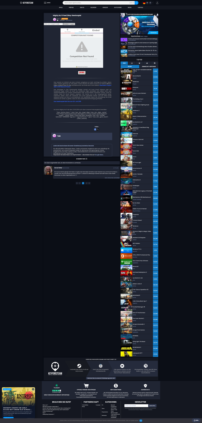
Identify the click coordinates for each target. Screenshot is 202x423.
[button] (157, 3)
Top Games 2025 (115, 414)
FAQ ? (44, 413)
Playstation (105, 412)
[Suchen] (136, 3)
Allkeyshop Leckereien (114, 416)
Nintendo (104, 415)
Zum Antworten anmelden (112, 178)
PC (102, 405)
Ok (141, 420)
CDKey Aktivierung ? (48, 411)
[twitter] (98, 129)
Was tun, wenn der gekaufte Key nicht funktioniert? (56, 409)
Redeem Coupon (69, 24)
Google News (99, 155)
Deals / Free (114, 409)
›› (89, 183)
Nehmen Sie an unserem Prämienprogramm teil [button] (101, 378)
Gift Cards (113, 408)
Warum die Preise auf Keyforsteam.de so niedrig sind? (57, 408)
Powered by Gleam (83, 66)
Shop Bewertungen (114, 412)
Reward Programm (113, 405)
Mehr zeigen (144, 36)
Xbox (103, 408)
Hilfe (196, 420)
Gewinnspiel (64, 18)
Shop (83, 406)
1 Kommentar (68, 20)
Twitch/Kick (85, 405)
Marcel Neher (58, 168)
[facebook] (95, 129)
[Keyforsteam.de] (26, 3)
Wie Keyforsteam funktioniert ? (51, 406)
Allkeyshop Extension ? (48, 414)
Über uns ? (45, 405)
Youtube (98, 405)
